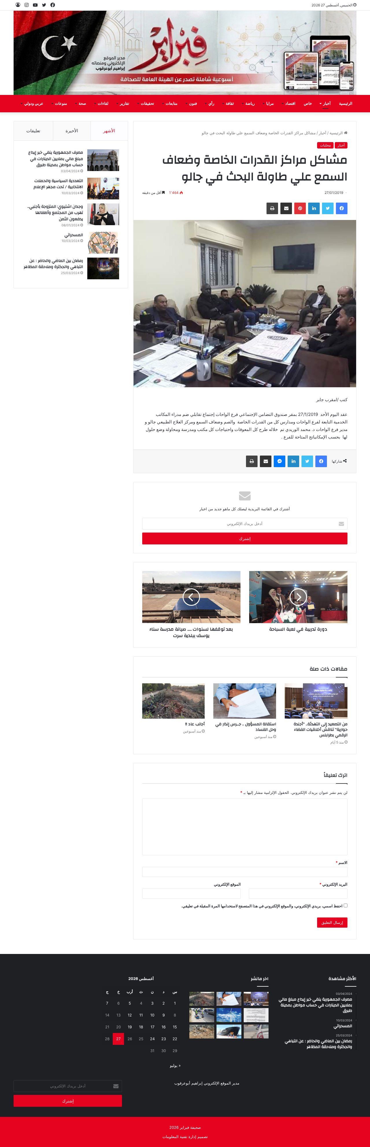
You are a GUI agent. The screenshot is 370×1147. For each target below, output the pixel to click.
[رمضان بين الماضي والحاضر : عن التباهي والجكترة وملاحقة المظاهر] (103, 268)
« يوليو (175, 1065)
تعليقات (33, 130)
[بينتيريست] (300, 208)
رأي (211, 104)
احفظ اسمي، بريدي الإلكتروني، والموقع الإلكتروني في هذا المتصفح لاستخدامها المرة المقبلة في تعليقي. (262, 906)
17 (152, 1027)
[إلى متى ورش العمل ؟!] (229, 1015)
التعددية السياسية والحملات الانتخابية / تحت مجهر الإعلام (58, 184)
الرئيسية (345, 104)
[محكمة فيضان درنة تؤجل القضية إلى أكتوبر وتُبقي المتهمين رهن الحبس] (201, 1032)
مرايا (270, 104)
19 (130, 1027)
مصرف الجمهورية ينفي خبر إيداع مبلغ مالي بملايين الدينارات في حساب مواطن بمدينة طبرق (55, 159)
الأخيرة (72, 130)
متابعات (171, 104)
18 (141, 1027)
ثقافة (230, 104)
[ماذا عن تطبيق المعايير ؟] (256, 1015)
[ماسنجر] (279, 461)
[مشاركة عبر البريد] (286, 208)
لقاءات (103, 104)
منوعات (61, 104)
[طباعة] (272, 208)
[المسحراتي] (103, 243)
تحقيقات (147, 104)
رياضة (250, 104)
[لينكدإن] (314, 208)
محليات (325, 145)
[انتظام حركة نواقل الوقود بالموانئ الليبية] (229, 1032)
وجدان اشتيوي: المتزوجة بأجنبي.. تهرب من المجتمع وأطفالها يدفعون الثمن (55, 213)
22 (175, 1038)
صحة (82, 104)
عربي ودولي (33, 104)
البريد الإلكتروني (333, 884)
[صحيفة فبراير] (185, 53)
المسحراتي (73, 235)
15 (175, 1027)
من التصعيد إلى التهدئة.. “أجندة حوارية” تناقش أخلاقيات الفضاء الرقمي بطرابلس (320, 729)
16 (164, 1027)
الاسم (341, 862)
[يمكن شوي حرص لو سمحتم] (256, 1032)
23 (163, 1038)
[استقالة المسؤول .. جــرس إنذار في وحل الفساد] (244, 701)
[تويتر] (328, 208)
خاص (308, 104)
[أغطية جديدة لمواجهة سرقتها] (201, 1015)
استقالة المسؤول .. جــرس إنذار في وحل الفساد (245, 726)
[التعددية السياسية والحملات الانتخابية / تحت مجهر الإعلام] (103, 188)
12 (130, 1015)
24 (152, 1038)
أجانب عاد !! (195, 724)
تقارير (124, 104)
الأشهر (109, 130)
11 (141, 1015)
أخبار (327, 104)
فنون (193, 104)
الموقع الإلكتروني (227, 884)
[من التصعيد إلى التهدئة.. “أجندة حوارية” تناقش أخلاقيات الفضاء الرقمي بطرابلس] (316, 701)
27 (118, 1038)
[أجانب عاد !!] (173, 701)
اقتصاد (290, 104)
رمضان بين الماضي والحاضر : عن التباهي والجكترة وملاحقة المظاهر (53, 264)
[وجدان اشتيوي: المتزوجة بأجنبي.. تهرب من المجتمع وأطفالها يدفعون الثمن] (103, 214)
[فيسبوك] (341, 208)
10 (152, 1015)
